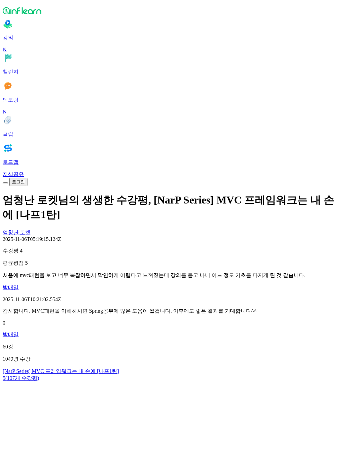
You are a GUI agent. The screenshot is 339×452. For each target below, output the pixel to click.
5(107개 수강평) (21, 378)
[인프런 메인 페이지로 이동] (169, 11)
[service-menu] (5, 183)
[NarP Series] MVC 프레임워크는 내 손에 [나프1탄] (61, 371)
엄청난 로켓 (16, 232)
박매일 (11, 287)
